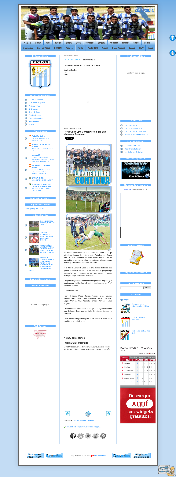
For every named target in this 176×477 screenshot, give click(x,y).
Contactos (90, 42)
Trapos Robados (118, 48)
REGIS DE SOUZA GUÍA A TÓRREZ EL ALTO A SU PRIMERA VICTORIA (41, 172)
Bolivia (31, 124)
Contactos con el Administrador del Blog (140, 305)
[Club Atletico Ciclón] (40, 89)
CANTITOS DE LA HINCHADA (138, 318)
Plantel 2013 (93, 48)
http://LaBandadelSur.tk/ (133, 128)
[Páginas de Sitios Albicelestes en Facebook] (141, 458)
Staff (141, 48)
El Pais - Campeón (36, 100)
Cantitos (58, 42)
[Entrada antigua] (108, 415)
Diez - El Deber (34, 112)
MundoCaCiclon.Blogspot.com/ (136, 134)
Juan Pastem (34, 121)
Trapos (105, 48)
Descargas (114, 42)
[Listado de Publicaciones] (136, 266)
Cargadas (101, 42)
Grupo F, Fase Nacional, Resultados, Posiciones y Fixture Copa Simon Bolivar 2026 (43, 159)
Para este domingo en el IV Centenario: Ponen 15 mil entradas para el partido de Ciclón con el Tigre (41, 264)
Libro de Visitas (43, 48)
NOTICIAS (58, 48)
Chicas (78, 42)
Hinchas (147, 42)
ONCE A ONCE (37, 178)
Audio (48, 42)
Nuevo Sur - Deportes (37, 103)
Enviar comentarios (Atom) (84, 420)
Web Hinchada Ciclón (133, 149)
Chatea (69, 42)
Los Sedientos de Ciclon (134, 152)
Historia (136, 42)
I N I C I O (27, 42)
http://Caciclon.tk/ (131, 125)
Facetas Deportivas (36, 118)
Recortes (69, 48)
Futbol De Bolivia (38, 136)
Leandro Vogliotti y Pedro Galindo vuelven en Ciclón (46, 236)
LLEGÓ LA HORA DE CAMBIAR (42, 180)
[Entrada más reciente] (67, 415)
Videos (150, 48)
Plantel (80, 48)
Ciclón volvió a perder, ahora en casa (47, 222)
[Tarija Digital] (40, 340)
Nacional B (36, 155)
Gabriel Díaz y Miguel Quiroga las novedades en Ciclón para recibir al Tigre (47, 248)
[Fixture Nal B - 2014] (34, 458)
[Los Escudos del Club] (54, 458)
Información (28, 48)
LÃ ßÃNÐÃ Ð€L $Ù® (132, 146)
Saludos (132, 48)
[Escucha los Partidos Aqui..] (135, 178)
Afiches (38, 42)
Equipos (125, 42)
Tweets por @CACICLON (34, 209)
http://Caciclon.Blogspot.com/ (135, 131)
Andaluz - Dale (34, 106)
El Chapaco (33, 109)
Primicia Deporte (35, 115)
